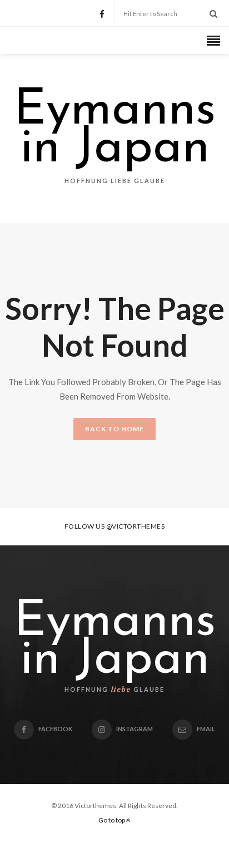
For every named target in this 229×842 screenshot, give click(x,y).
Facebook (55, 728)
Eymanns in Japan (115, 130)
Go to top (112, 820)
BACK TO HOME (114, 429)
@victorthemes (135, 526)
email (206, 728)
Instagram (134, 728)
